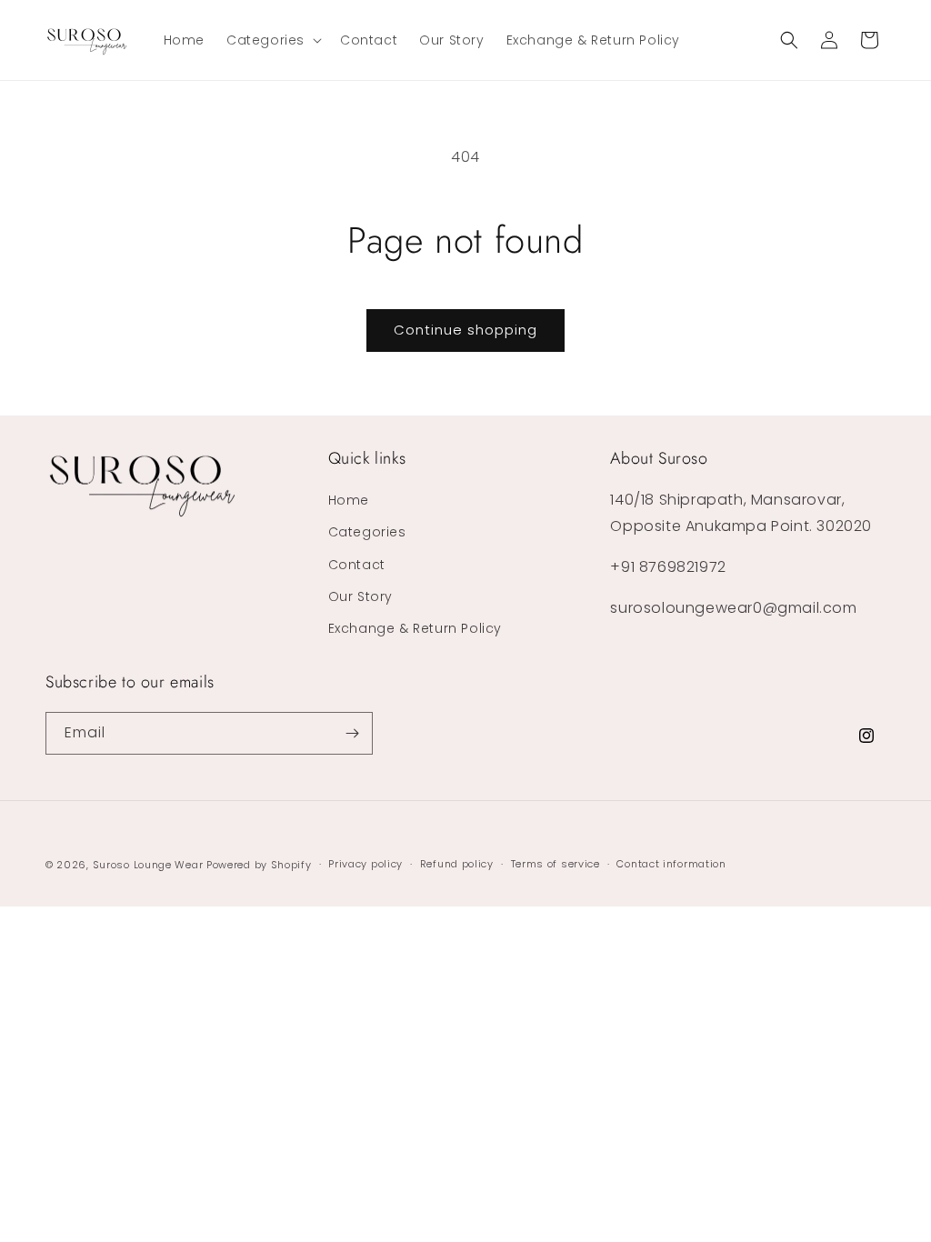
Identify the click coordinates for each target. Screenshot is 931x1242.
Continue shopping (465, 329)
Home (348, 500)
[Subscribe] (352, 733)
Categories (367, 532)
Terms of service (555, 863)
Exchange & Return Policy (415, 628)
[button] (272, 40)
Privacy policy (365, 863)
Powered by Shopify (259, 864)
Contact (356, 565)
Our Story (360, 596)
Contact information (671, 863)
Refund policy (457, 863)
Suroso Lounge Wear (148, 864)
